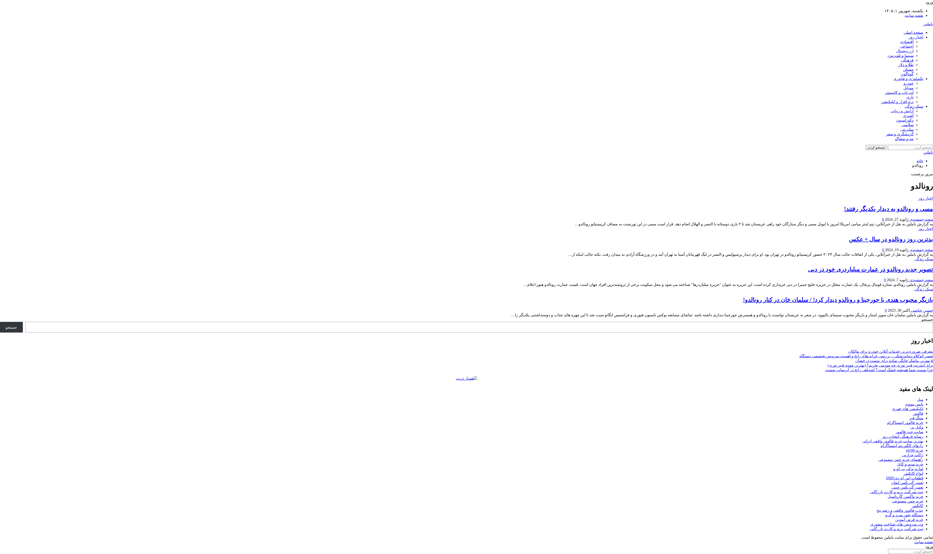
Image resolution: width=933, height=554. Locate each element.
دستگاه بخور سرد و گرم (904, 515)
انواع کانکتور (913, 473)
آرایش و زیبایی (902, 111)
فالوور (918, 413)
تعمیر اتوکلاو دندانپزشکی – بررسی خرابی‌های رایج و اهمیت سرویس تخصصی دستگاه (866, 356)
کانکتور (917, 506)
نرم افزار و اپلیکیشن (897, 102)
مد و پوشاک (904, 139)
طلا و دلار (906, 65)
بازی (910, 97)
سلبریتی (907, 129)
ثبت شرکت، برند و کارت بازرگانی (896, 492)
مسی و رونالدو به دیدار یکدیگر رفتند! (888, 209)
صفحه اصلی (913, 32)
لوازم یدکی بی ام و (908, 469)
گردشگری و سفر (900, 134)
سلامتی (907, 125)
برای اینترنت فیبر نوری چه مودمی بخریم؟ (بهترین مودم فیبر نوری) (880, 365)
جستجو (927, 319)
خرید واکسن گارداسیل (905, 496)
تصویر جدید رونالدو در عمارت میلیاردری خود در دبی (870, 269)
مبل (920, 399)
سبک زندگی (914, 106)
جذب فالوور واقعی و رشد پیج (900, 510)
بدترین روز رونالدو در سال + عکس (891, 239)
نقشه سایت (914, 15)
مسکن (908, 69)
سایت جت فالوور (909, 432)
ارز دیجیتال (905, 51)
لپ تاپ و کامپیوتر (899, 92)
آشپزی (908, 116)
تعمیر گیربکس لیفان (907, 483)
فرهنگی (907, 60)
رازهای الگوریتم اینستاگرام (902, 446)
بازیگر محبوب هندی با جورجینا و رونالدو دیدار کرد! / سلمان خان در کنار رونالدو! (838, 300)
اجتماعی (907, 46)
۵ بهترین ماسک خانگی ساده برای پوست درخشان (894, 361)
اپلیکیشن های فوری (907, 409)
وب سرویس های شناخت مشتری (896, 524)
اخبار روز (916, 37)
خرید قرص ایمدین (909, 520)
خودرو (909, 83)
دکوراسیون (905, 120)
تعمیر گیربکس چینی (907, 487)
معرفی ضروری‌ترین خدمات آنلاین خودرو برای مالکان (890, 351)
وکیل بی (916, 427)
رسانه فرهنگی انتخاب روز (902, 436)
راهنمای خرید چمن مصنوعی (900, 459)
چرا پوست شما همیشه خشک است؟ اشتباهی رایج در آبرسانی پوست (879, 370)
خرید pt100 (914, 450)
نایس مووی (914, 404)
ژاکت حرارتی (912, 455)
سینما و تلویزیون (901, 55)
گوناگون (907, 74)
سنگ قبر (916, 418)
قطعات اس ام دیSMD (904, 478)
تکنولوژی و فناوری (908, 79)
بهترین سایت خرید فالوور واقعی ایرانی (892, 441)
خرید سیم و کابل (910, 464)
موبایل (908, 88)
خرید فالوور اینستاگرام (905, 423)
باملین (928, 24)
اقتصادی (907, 42)
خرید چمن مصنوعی (907, 501)
